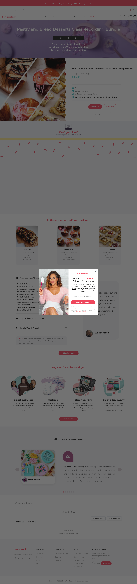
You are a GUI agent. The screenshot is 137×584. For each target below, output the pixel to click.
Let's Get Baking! (83, 302)
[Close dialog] (95, 271)
